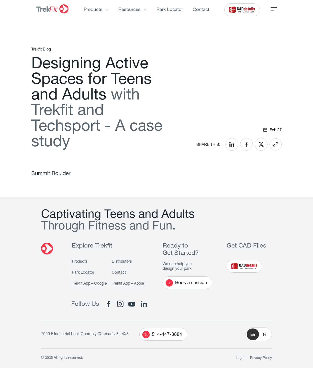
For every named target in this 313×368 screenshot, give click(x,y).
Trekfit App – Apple (128, 284)
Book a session (191, 283)
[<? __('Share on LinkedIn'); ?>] (231, 144)
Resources (129, 10)
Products (93, 10)
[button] (259, 334)
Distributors (122, 262)
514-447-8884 (167, 334)
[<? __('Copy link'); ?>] (275, 144)
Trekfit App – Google (89, 284)
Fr (265, 335)
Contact (201, 10)
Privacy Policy (261, 358)
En (252, 335)
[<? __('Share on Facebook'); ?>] (246, 144)
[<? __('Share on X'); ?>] (261, 144)
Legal (240, 358)
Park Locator (169, 10)
